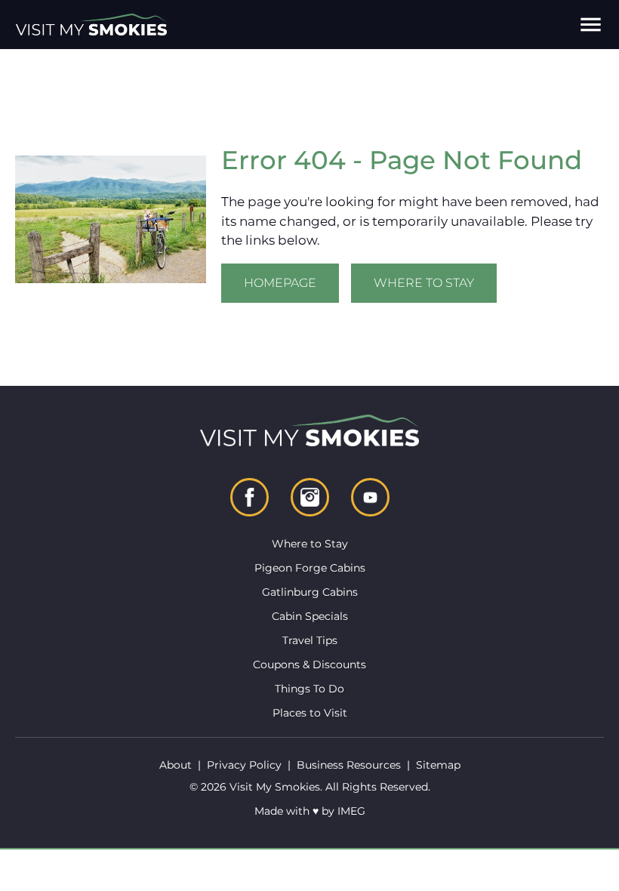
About (175, 765)
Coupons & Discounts (309, 664)
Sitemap (438, 765)
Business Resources (349, 765)
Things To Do (309, 688)
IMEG (351, 811)
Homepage (280, 283)
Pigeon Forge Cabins (309, 568)
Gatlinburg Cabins (310, 592)
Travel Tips (309, 640)
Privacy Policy (244, 765)
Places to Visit (310, 713)
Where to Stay (424, 283)
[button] (590, 24)
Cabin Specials (310, 616)
